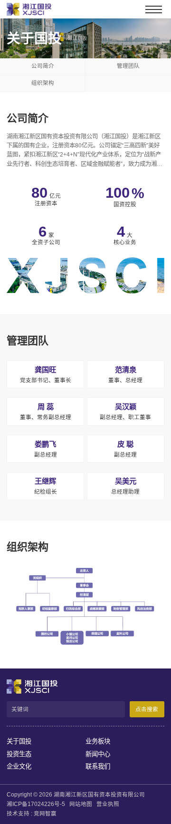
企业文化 (19, 766)
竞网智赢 (45, 813)
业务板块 (98, 741)
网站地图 (80, 804)
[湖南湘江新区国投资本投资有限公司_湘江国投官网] (23, 9)
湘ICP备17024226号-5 (36, 804)
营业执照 (107, 804)
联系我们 (98, 766)
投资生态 (19, 754)
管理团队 (27, 341)
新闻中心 (98, 754)
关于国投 (19, 741)
